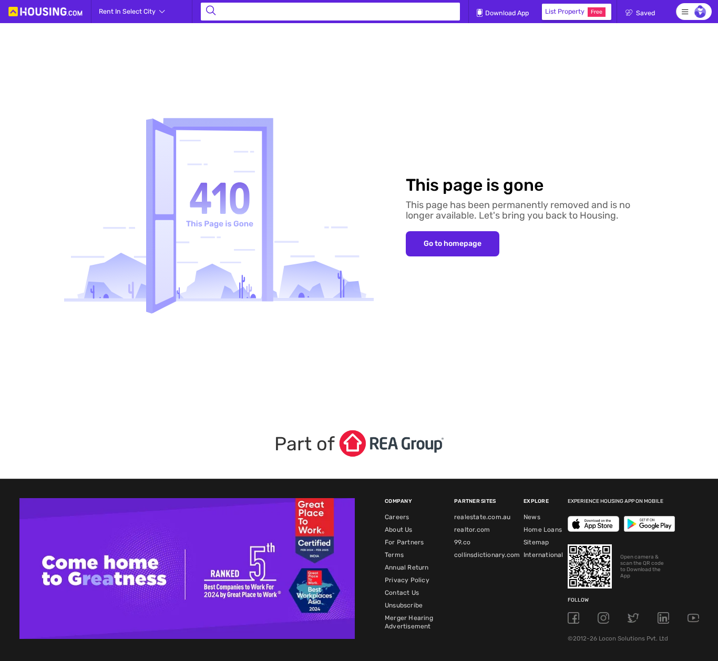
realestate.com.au (482, 517)
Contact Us (402, 592)
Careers (397, 517)
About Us (399, 529)
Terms (394, 555)
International (543, 555)
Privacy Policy (407, 580)
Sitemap (536, 542)
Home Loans (543, 529)
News (532, 517)
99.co (462, 542)
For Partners (404, 542)
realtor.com (472, 529)
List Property (573, 11)
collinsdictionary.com (487, 555)
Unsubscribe (404, 605)
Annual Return (407, 567)
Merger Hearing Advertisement (409, 622)
